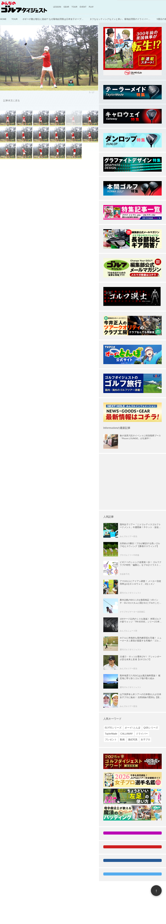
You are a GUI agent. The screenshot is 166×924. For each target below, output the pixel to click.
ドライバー (142, 733)
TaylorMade (111, 733)
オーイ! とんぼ (132, 727)
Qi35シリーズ (151, 727)
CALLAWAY (126, 733)
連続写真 (132, 739)
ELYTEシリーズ (113, 727)
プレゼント (111, 739)
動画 (122, 739)
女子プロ (145, 739)
